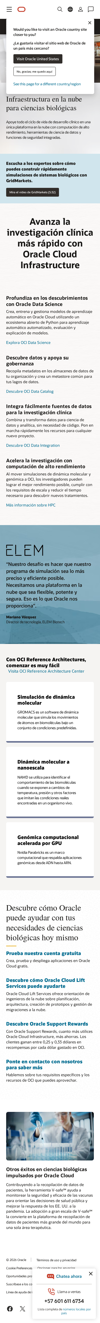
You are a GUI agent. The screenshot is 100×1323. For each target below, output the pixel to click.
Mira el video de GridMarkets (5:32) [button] (32, 192)
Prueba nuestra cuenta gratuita (43, 953)
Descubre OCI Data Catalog (30, 391)
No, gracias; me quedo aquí (34, 71)
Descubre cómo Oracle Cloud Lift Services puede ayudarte (45, 983)
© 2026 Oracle (16, 1260)
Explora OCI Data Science (28, 342)
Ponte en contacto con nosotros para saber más (44, 1064)
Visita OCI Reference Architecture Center (46, 671)
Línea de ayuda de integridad (25, 1292)
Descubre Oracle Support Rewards (47, 1023)
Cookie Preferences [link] (19, 1268)
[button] (9, 9)
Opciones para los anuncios (56, 1268)
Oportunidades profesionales (26, 1276)
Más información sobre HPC (30, 504)
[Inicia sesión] (80, 9)
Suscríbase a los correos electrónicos (31, 1284)
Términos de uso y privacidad (56, 1260)
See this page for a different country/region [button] (47, 83)
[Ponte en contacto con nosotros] (91, 9)
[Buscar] (60, 9)
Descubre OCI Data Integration (33, 445)
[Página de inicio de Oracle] (21, 9)
